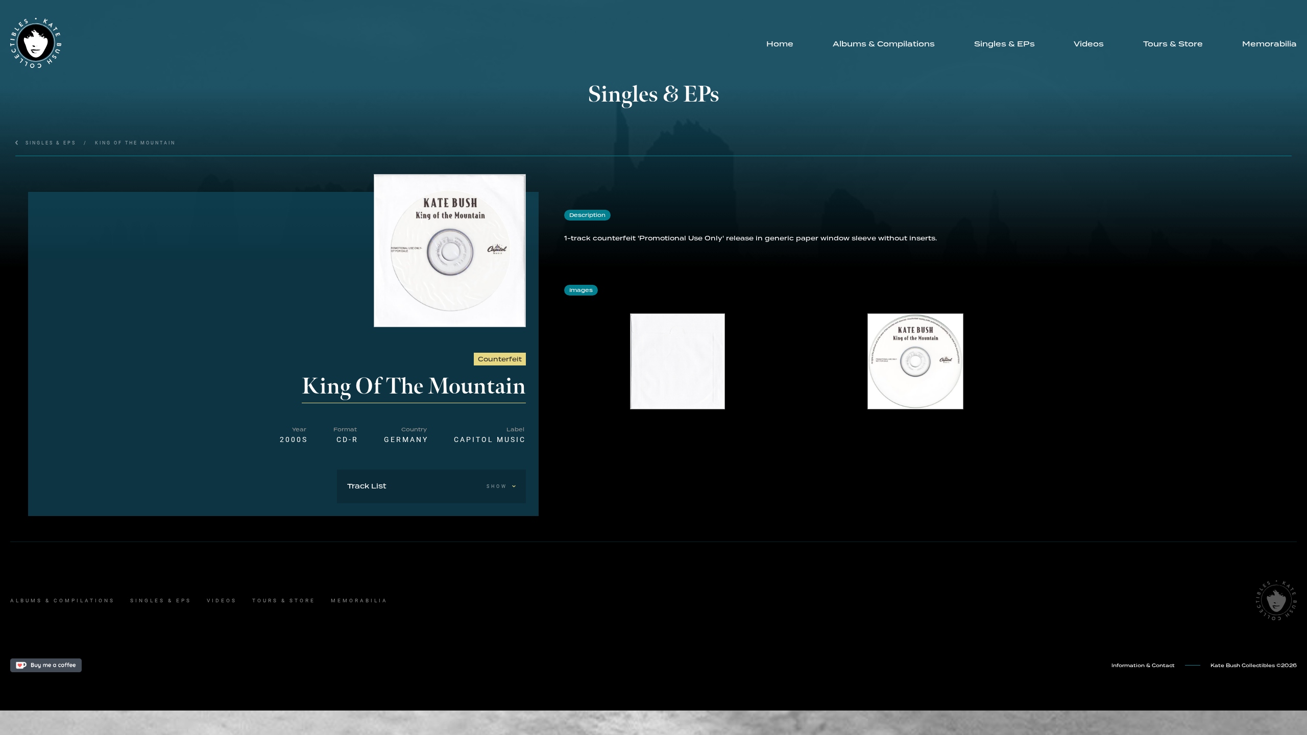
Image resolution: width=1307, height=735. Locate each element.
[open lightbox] (450, 250)
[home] (378, 43)
